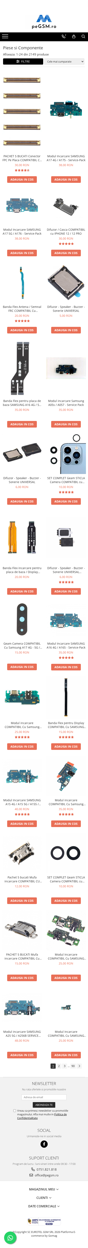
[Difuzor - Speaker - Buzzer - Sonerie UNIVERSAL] (66, 282)
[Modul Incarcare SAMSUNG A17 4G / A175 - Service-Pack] (66, 111)
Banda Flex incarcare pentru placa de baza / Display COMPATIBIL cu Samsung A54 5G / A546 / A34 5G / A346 (22, 570)
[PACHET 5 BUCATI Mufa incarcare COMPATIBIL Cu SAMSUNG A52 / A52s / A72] (22, 930)
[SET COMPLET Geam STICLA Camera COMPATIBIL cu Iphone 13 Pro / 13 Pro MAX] (66, 454)
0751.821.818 (46, 1169)
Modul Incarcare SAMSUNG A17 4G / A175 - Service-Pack (66, 158)
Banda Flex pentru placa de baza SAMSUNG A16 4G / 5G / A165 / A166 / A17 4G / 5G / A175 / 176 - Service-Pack (22, 403)
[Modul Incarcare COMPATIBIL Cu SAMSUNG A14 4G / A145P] (66, 1007)
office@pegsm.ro (46, 1175)
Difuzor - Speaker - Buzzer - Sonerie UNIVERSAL (66, 309)
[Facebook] (44, 1144)
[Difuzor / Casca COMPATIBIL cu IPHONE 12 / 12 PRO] (66, 207)
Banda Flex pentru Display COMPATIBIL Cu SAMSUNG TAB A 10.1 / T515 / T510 (66, 725)
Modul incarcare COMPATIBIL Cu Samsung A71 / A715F (66, 802)
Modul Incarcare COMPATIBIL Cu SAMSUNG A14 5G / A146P (66, 956)
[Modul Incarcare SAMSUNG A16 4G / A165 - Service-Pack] (66, 620)
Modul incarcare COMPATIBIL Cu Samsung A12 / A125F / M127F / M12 (22, 725)
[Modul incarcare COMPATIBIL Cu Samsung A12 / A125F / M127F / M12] (22, 697)
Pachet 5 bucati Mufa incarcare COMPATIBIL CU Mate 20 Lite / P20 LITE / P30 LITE (22, 879)
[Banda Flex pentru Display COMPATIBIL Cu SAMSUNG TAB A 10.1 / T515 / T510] (66, 697)
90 (73, 1066)
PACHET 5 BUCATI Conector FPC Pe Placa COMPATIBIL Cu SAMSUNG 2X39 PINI (22, 158)
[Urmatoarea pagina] (79, 1066)
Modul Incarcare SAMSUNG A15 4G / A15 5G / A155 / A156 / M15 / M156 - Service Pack (22, 802)
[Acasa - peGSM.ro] (44, 22)
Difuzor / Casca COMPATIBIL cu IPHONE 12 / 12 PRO (66, 231)
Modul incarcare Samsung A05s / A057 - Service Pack (66, 403)
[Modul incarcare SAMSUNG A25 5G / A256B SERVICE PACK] (22, 1007)
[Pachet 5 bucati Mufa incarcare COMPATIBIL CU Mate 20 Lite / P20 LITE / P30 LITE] (22, 853)
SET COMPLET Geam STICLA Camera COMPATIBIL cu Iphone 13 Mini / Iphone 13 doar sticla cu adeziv (66, 879)
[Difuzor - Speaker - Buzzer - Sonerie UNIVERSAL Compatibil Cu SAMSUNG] (66, 537)
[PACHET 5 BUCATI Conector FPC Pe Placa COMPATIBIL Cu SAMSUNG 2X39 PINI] (22, 111)
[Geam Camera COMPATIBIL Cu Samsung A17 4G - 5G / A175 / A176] (22, 620)
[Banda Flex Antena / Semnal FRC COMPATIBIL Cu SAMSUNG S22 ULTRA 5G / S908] (22, 282)
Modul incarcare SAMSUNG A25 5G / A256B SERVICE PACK (22, 1034)
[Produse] (5, 37)
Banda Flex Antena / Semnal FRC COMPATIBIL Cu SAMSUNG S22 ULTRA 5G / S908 (22, 309)
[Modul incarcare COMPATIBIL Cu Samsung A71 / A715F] (66, 776)
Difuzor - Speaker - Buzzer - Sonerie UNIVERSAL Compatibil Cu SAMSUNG (66, 570)
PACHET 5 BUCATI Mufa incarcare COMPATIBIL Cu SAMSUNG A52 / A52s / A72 (22, 956)
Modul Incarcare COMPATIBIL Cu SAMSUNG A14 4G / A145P (66, 1034)
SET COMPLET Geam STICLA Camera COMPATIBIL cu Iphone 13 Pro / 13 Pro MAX (66, 480)
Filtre (24, 61)
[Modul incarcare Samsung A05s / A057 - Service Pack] (66, 368)
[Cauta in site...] (83, 36)
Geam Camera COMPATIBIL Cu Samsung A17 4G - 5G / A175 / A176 (22, 645)
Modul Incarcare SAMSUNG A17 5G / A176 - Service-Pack (22, 231)
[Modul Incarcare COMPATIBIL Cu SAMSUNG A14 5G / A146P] (66, 930)
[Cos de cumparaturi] (73, 36)
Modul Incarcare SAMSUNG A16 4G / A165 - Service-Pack (66, 645)
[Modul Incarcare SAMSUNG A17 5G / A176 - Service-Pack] (22, 207)
